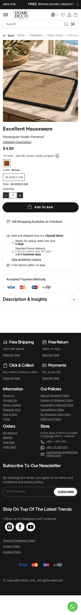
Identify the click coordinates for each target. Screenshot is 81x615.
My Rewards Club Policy (55, 414)
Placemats (73, 35)
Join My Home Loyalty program (35, 156)
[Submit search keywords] (66, 24)
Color (7, 170)
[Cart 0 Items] (75, 15)
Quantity (8, 189)
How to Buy (10, 414)
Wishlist (7, 438)
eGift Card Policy (50, 419)
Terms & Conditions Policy (19, 541)
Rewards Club (11, 410)
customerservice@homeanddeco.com (62, 454)
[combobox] (40, 24)
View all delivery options (26, 259)
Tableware (35, 35)
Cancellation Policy (52, 410)
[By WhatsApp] (72, 606)
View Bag (9, 442)
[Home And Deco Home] (21, 14)
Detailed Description (17, 142)
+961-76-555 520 (57, 447)
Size (6, 184)
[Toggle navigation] (5, 14)
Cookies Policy (12, 552)
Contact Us (10, 400)
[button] (8, 81)
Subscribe (66, 492)
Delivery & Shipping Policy (56, 400)
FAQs (6, 419)
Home (21, 35)
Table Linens (55, 35)
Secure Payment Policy (54, 396)
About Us (8, 396)
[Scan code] (72, 24)
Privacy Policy (11, 546)
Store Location (12, 405)
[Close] (77, 4)
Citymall (48, 436)
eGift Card (9, 447)
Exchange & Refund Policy (56, 405)
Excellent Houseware (28, 129)
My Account (10, 433)
